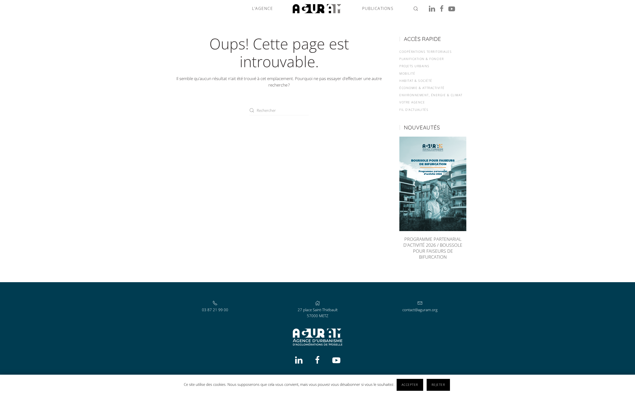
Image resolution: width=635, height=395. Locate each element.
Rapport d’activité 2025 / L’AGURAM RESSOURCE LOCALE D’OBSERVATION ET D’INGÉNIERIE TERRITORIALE (433, 248)
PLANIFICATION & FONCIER (421, 59)
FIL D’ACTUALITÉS (413, 110)
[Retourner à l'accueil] (317, 8)
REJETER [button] (438, 385)
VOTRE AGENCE (412, 102)
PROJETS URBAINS (414, 66)
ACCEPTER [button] (410, 385)
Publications (377, 8)
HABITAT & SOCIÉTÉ (415, 81)
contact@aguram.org (420, 309)
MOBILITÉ (407, 73)
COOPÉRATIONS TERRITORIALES (425, 52)
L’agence (262, 8)
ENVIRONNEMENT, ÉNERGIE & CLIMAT (431, 95)
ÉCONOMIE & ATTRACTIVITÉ (422, 88)
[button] (415, 8)
